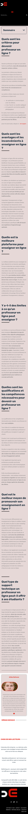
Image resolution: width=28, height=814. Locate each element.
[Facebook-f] (11, 802)
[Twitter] (14, 802)
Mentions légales (16, 809)
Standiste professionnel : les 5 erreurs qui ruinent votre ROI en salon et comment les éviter (14, 760)
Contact (18, 807)
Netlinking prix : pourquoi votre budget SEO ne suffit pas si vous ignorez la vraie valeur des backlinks (14, 771)
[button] (12, 12)
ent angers (23, 123)
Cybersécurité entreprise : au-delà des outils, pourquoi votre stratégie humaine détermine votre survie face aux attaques (14, 749)
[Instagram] (17, 802)
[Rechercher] (26, 15)
